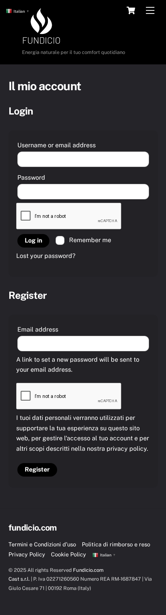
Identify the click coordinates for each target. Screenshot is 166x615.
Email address (53, 329)
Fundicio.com (88, 570)
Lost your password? (45, 255)
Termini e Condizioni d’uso (42, 544)
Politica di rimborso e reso (116, 544)
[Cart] (131, 10)
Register (37, 469)
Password (46, 177)
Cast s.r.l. (19, 579)
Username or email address (71, 145)
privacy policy (127, 448)
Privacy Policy (26, 554)
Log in (33, 240)
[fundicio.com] (41, 42)
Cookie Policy (68, 554)
